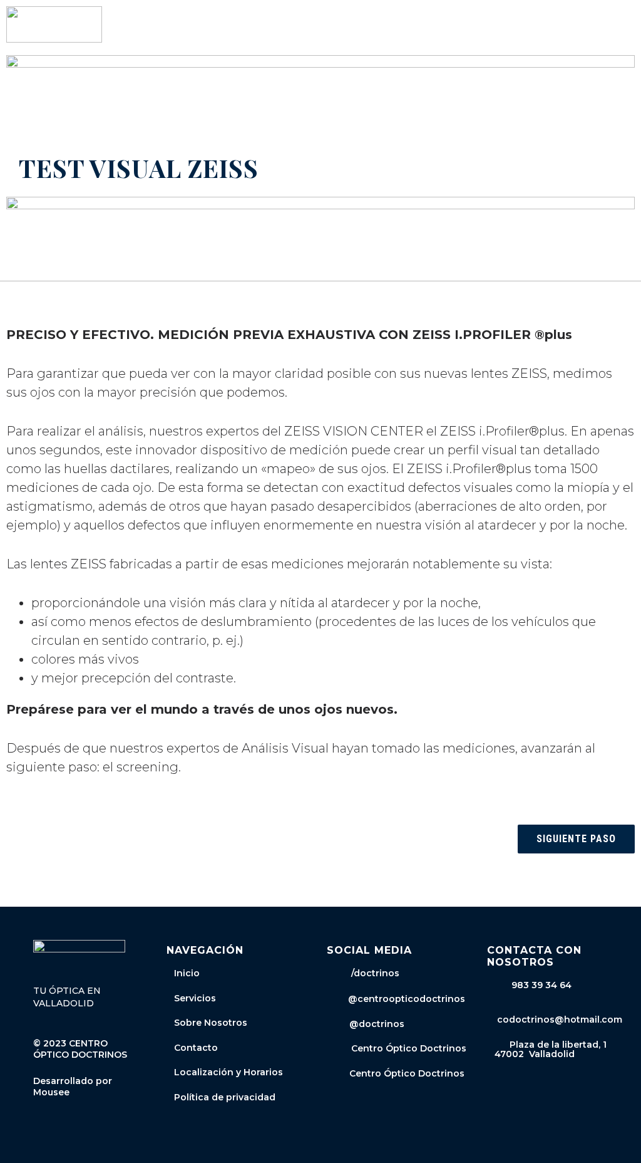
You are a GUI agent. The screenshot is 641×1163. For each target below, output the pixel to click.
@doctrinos (374, 1024)
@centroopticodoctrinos (404, 998)
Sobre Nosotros (210, 1022)
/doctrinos (370, 973)
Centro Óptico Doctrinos (405, 1048)
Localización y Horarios (228, 1072)
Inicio (187, 973)
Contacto (196, 1047)
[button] (626, 24)
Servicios (195, 998)
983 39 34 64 (541, 985)
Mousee (51, 1092)
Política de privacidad (224, 1097)
